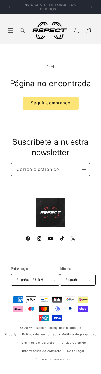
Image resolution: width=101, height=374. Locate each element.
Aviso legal (75, 351)
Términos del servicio (37, 343)
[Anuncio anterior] (10, 7)
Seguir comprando (51, 102)
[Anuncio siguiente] (91, 7)
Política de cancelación (53, 359)
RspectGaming (45, 328)
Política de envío (73, 343)
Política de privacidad (79, 334)
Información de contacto (41, 351)
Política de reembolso (39, 334)
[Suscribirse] (84, 169)
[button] (11, 31)
